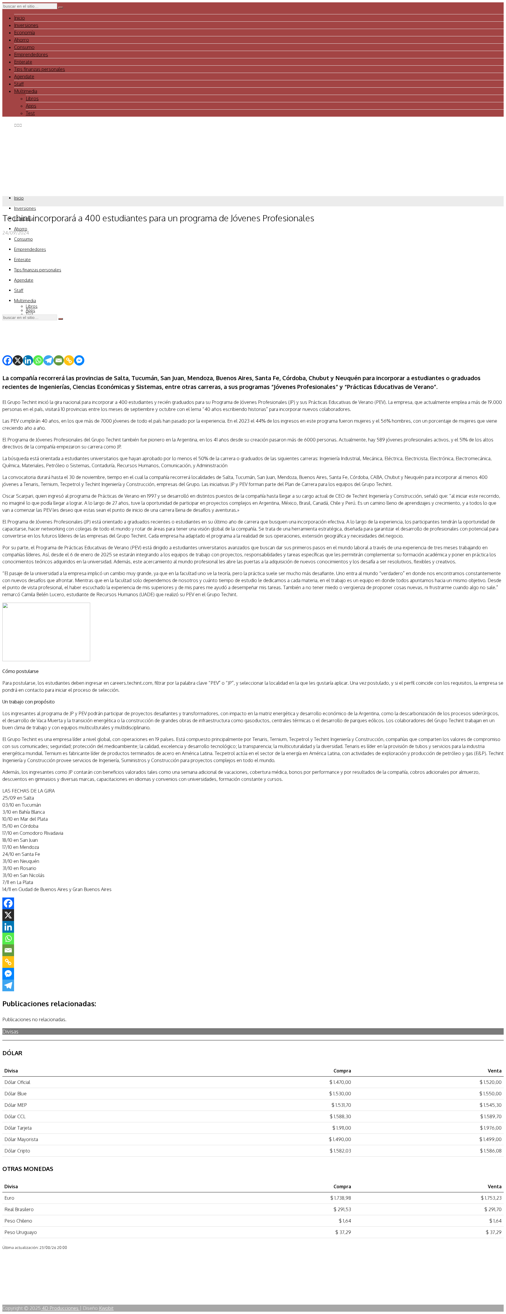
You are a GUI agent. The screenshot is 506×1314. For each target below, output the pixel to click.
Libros (32, 98)
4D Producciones (60, 1308)
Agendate (24, 76)
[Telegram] (48, 360)
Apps (31, 106)
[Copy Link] (69, 360)
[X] (18, 360)
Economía (24, 32)
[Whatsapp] (38, 360)
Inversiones (26, 25)
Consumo (24, 47)
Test (30, 113)
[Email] (59, 360)
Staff (19, 84)
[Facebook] (7, 360)
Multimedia (25, 91)
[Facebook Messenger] (79, 360)
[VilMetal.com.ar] (31, 187)
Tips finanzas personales (39, 69)
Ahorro (21, 40)
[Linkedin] (28, 360)
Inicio (19, 18)
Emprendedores (31, 54)
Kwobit (106, 1308)
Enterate (23, 62)
